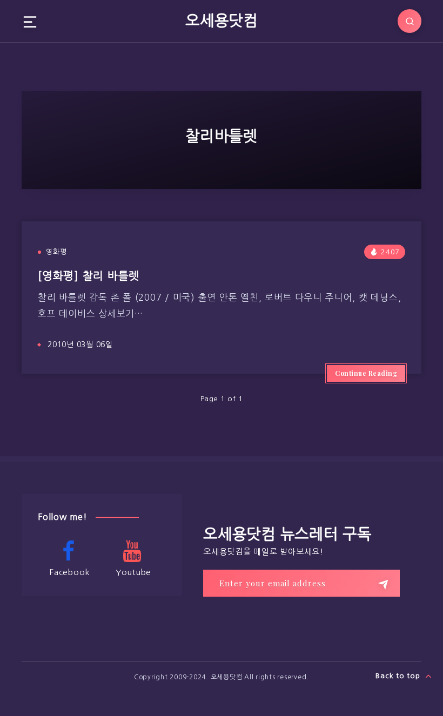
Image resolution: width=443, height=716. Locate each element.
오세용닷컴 (221, 20)
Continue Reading (366, 373)
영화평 (56, 251)
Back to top (398, 675)
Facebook (70, 572)
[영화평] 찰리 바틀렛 (88, 276)
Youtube (133, 572)
